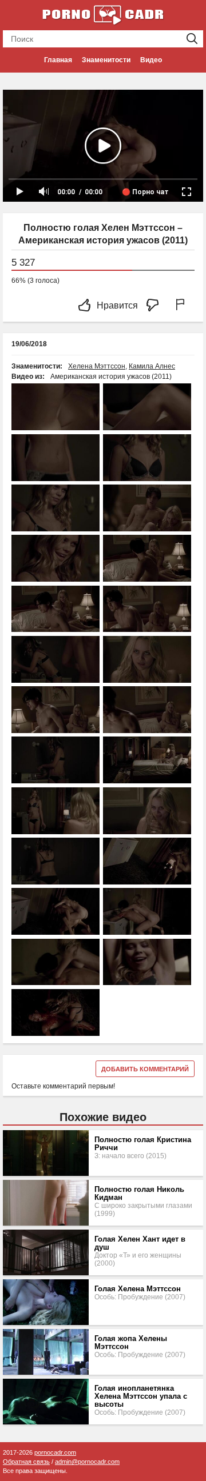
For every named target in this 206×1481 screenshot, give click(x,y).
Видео (151, 60)
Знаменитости (106, 60)
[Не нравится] (156, 306)
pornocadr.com (55, 1452)
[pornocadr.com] (103, 14)
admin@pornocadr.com (87, 1461)
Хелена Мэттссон (96, 366)
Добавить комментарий (145, 1069)
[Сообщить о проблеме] (183, 306)
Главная (58, 60)
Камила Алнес (152, 366)
